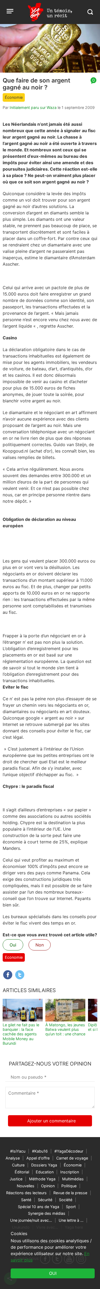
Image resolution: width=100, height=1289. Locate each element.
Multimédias (73, 1179)
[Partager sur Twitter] (20, 975)
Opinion (48, 1186)
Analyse (13, 1158)
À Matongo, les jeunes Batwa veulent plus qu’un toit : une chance (65, 1029)
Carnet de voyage (72, 1158)
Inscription (69, 1172)
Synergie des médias (46, 1213)
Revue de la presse (70, 1192)
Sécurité (45, 1199)
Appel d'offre (38, 1158)
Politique (69, 1186)
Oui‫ (53, 1273)
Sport (71, 1206)
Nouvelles (25, 1186)
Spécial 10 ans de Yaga (38, 1206)
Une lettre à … (71, 1220)
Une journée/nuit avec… (31, 1220)
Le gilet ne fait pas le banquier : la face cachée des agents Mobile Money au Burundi (21, 1034)
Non (39, 945)
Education (45, 1172)
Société (65, 1199)
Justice (16, 1179)
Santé (26, 1199)
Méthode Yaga (42, 1179)
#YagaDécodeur (68, 1151)
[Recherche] (90, 12)
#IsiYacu (17, 1151)
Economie (14, 957)
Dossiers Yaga (44, 1165)
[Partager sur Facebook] (8, 975)
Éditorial (22, 1172)
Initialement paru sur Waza (33, 107)
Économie (14, 97)
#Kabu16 (40, 1151)
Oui (13, 945)
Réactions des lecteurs (26, 1192)
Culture (18, 1165)
